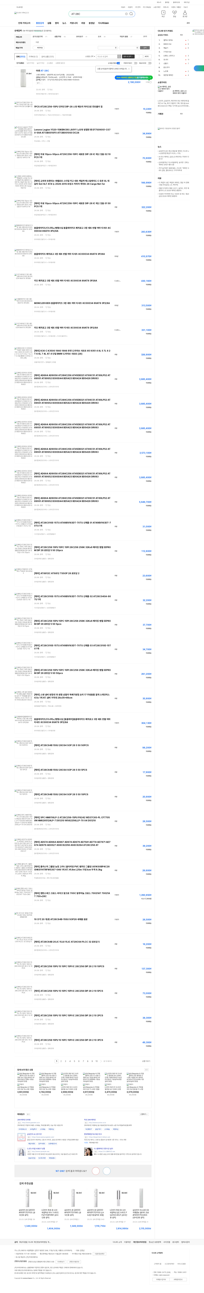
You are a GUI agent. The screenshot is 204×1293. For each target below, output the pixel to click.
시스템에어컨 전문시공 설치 (103, 1149)
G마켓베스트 (23, 1129)
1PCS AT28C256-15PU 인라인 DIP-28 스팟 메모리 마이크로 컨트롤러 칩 (68, 106)
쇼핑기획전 (156, 7)
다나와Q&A (103, 23)
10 (97, 1061)
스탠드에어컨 (40, 75)
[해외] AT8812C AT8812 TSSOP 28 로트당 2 (56, 573)
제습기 (165, 48)
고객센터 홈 (157, 1264)
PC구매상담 (147, 7)
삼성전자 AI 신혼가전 (34, 1134)
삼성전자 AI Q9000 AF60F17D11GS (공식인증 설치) (27, 1212)
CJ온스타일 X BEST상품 (36, 1149)
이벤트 (173, 7)
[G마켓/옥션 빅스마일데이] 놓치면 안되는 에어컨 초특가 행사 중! (174, 163)
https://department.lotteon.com (99, 1137)
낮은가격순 (30, 63)
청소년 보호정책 (155, 1242)
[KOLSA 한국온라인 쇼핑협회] (19, 1284)
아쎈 (42, 70)
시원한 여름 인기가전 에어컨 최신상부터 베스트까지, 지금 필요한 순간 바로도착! (52, 1154)
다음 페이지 (101, 1061)
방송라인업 (31, 1158)
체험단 (179, 7)
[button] (163, 14)
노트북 (165, 71)
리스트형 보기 (137, 56)
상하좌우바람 (77, 77)
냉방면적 (50, 75)
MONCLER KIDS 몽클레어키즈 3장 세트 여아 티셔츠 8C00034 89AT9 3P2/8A (72, 303)
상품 (49, 23)
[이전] (185, 35)
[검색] (132, 14)
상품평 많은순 (60, 63)
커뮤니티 (166, 7)
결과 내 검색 (127, 56)
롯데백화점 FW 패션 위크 (93, 1134)
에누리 (159, 2)
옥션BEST (88, 1129)
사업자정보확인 (99, 1254)
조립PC (130, 7)
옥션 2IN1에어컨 (90, 1120)
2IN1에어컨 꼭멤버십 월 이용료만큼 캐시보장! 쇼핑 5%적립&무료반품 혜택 (108, 1125)
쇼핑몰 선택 (89, 56)
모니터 (165, 60)
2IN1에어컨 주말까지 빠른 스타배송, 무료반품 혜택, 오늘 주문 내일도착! (40, 1125)
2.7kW (68, 77)
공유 (188, 23)
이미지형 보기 (141, 56)
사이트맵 (166, 1242)
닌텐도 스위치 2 (169, 56)
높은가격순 (40, 63)
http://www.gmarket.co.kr (31, 1123)
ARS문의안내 (178, 1280)
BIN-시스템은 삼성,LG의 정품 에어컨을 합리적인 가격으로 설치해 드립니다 (118, 1154)
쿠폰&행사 (52, 1158)
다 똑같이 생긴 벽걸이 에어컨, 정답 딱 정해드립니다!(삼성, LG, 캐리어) (174, 184)
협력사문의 (185, 1242)
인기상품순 (20, 63)
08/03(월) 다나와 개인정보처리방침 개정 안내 (37, 1242)
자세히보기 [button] (60, 1262)
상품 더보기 (146, 1061)
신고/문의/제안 (169, 1264)
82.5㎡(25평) (59, 75)
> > (52, 115)
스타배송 (42, 1129)
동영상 (92, 23)
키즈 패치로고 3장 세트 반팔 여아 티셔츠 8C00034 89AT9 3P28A (65, 280)
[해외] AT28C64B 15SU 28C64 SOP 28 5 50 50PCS (61, 745)
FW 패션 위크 (91, 1143)
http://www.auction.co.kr (97, 1123)
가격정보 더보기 (142, 82)
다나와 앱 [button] (19, 7)
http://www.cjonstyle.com (40, 1151)
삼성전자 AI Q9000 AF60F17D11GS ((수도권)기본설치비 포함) (95, 1212)
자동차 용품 (124, 37)
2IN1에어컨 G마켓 (23, 1120)
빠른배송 (40, 48)
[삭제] (126, 13)
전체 (20, 57)
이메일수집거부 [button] (161, 1280)
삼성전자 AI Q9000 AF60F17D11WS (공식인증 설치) (72, 1212)
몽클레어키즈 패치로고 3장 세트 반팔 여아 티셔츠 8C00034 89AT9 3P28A (69, 254)
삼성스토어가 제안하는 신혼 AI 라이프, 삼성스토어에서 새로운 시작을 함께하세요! (53, 1140)
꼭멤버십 (51, 1129)
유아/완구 (79, 37)
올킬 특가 (98, 1129)
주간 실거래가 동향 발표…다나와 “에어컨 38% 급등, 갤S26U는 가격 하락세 (174, 169)
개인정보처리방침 (139, 1242)
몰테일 (167, 2)
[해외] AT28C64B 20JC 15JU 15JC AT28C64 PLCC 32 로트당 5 (67, 942)
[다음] (188, 35)
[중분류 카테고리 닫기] (44, 36)
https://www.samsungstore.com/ (43, 1137)
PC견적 (137, 7)
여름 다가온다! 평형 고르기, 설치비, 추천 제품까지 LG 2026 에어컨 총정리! (174, 189)
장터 (57, 23)
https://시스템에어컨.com (107, 1151)
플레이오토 (176, 2)
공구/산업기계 (37, 37)
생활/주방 (57, 37)
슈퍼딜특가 (33, 1129)
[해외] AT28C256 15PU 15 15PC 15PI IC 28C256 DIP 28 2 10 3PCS (68, 1040)
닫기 (38, 83)
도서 (99, 37)
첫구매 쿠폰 (42, 1158)
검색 (144, 48)
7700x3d (167, 52)
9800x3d (167, 44)
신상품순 (50, 63)
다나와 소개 (117, 1242)
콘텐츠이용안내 (74, 1262)
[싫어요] (96, 1171)
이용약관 (127, 1242)
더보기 (186, 7)
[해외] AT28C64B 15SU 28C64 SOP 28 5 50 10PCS (61, 794)
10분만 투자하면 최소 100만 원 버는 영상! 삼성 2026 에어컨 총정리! (174, 195)
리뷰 (83, 23)
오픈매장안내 (52, 1144)
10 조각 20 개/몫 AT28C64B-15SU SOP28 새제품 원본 (61, 919)
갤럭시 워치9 (168, 40)
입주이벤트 (41, 1144)
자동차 (123, 7)
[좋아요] (107, 1171)
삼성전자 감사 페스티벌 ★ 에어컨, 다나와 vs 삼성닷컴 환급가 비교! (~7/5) (174, 152)
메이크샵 (186, 2)
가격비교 (33, 57)
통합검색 (40, 23)
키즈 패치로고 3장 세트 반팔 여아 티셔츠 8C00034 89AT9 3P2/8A (66, 327)
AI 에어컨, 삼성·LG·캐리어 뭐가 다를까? (180, 92)
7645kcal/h (52, 77)
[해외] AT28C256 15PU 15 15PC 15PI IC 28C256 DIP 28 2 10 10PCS (69, 966)
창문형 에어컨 (168, 75)
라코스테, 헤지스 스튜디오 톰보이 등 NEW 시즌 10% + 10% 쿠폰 (105, 1140)
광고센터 (175, 1242)
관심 (51, 90)
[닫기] (129, 68)
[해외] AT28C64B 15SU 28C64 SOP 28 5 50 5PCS (60, 770)
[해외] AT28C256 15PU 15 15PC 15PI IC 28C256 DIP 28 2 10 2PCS (68, 1015)
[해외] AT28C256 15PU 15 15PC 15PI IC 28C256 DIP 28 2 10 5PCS (68, 991)
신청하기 (143, 1114)
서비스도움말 (181, 1264)
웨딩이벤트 (31, 1144)
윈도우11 (166, 67)
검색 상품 (47, 57)
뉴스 (64, 23)
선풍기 (165, 63)
